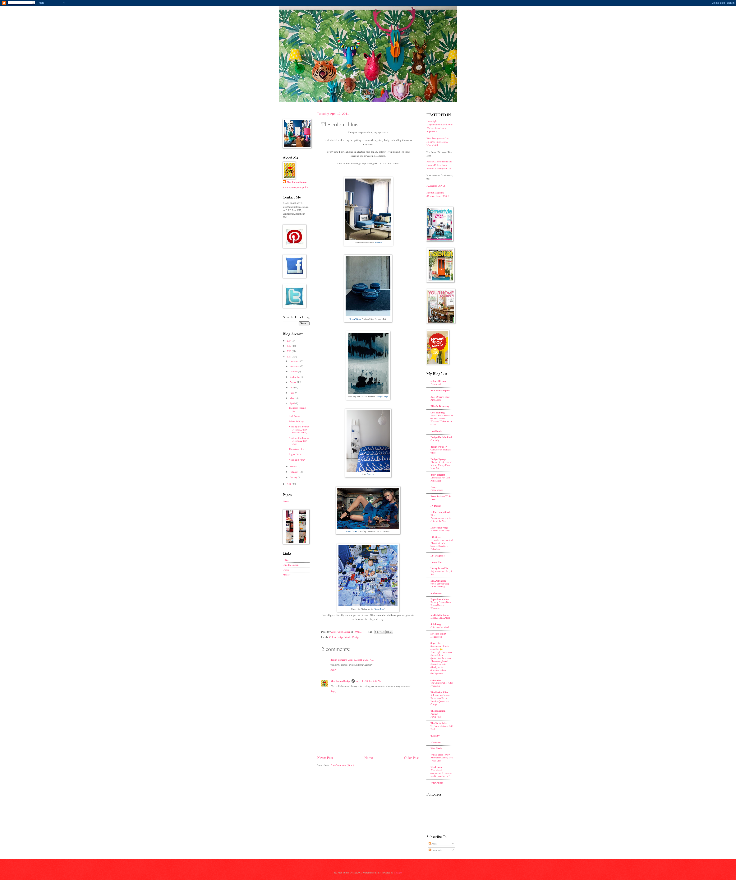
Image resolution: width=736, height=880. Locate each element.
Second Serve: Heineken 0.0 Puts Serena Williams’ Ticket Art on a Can (441, 420)
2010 (289, 484)
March (293, 466)
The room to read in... (297, 409)
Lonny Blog (436, 562)
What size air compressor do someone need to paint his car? (441, 773)
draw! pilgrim (437, 474)
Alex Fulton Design (340, 681)
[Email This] (376, 632)
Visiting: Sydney (297, 459)
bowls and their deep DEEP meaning (439, 585)
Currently (434, 440)
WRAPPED (436, 782)
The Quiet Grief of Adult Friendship (441, 684)
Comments (436, 850)
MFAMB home (438, 580)
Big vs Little (295, 454)
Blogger (397, 872)
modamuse (436, 593)
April (292, 403)
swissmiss (435, 680)
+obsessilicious (438, 381)
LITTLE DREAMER (440, 617)
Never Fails (435, 716)
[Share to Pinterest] (391, 632)
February (294, 471)
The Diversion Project (437, 712)
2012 (289, 351)
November (295, 366)
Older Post (411, 757)
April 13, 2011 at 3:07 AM (361, 659)
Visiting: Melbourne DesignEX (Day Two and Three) (299, 429)
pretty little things (439, 615)
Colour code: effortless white (440, 451)
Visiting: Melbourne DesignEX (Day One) (299, 440)
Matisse (287, 574)
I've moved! (435, 383)
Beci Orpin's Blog (439, 396)
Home (368, 757)
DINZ (285, 560)
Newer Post (325, 757)
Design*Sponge (438, 459)
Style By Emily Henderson (438, 635)
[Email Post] (369, 631)
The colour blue (296, 449)
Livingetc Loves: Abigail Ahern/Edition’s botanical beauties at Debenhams (441, 544)
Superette (435, 643)
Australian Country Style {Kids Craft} (441, 759)
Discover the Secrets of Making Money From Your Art (441, 465)
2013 (289, 345)
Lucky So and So (439, 568)
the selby (434, 735)
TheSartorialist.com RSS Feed (441, 727)
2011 (289, 356)
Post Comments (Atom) (342, 765)
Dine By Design (290, 564)
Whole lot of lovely (440, 754)
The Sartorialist (438, 723)
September (295, 377)
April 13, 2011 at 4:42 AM (368, 681)
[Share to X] (384, 632)
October (294, 371)
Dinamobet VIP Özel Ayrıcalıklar (440, 479)
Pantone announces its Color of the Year (440, 519)
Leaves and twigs (439, 527)
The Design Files (439, 692)
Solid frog (435, 624)
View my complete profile (295, 187)
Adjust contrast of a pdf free (441, 573)
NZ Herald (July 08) (436, 185)
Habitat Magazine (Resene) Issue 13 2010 (437, 194)
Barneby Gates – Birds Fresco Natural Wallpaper (440, 605)
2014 (289, 340)
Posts (434, 843)
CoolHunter (436, 431)
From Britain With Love (440, 498)
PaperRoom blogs (439, 599)
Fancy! (433, 487)
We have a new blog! (440, 530)
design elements (338, 659)
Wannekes (435, 742)
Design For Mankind (441, 437)
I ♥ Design (435, 505)
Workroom (436, 767)
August (293, 382)
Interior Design (351, 637)
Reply (333, 669)
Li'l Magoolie (437, 555)
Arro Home (435, 399)
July (292, 387)
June (292, 392)
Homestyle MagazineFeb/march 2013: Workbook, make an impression (439, 126)
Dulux (286, 569)
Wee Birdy (436, 748)
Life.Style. (435, 537)
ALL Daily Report (440, 390)
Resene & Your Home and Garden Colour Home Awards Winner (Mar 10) (439, 165)
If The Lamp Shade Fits (440, 513)
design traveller (438, 446)
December (295, 361)
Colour (332, 637)
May (292, 398)
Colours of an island (439, 627)
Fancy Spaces (436, 489)
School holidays (296, 421)
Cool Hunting (437, 412)
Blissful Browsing (439, 406)
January (294, 477)
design (340, 637)
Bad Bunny (294, 416)
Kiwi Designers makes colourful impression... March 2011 (437, 142)
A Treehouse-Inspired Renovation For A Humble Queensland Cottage (440, 700)
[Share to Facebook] (387, 632)
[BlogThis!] (380, 632)
